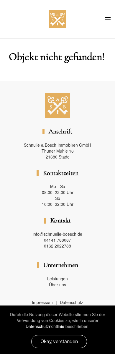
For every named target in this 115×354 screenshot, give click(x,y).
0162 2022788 (57, 246)
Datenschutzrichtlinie (45, 326)
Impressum (42, 302)
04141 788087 (57, 240)
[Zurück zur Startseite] (57, 19)
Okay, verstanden (59, 341)
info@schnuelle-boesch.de (57, 234)
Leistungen (57, 279)
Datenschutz (71, 302)
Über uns (57, 284)
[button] (108, 19)
